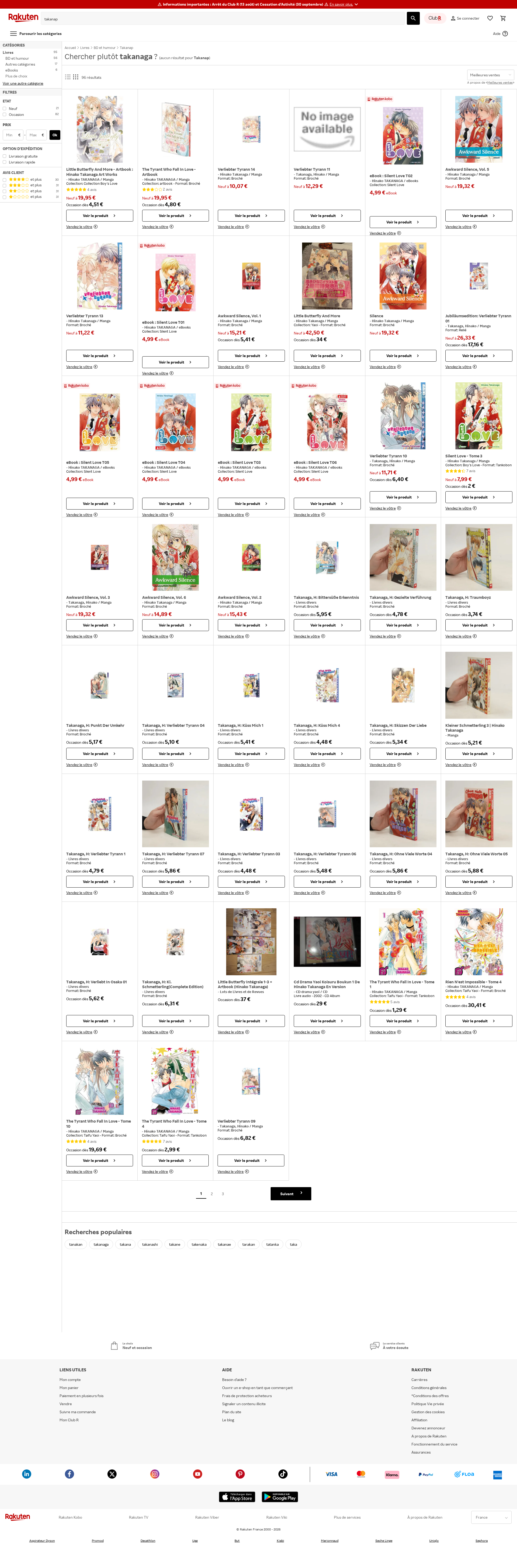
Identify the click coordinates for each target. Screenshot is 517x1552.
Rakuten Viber (207, 1517)
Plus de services (347, 1517)
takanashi (150, 1244)
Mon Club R (69, 1420)
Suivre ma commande (78, 1411)
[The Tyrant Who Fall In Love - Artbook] (175, 129)
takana (125, 1244)
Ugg (195, 1541)
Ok (55, 135)
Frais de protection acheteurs (247, 1395)
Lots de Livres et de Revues (242, 991)
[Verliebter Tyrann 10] (403, 416)
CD (325, 991)
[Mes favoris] (490, 18)
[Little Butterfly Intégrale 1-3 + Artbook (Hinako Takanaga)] (251, 942)
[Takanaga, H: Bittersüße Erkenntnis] (327, 557)
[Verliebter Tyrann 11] (327, 129)
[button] (344, 4)
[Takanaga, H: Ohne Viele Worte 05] (478, 814)
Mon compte (70, 1379)
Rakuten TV (138, 1517)
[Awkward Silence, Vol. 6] (175, 557)
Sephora (482, 1541)
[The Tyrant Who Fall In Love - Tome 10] (99, 1081)
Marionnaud (329, 1541)
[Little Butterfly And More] (327, 275)
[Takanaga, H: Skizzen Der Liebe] (403, 685)
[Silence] (403, 275)
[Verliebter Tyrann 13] (99, 275)
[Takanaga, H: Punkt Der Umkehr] (99, 685)
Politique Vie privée (427, 1403)
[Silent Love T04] (175, 422)
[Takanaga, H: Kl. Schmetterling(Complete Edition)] (175, 942)
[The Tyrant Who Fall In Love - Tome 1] (403, 942)
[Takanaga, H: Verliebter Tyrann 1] (99, 814)
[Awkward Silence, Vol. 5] (478, 129)
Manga (108, 179)
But (237, 1541)
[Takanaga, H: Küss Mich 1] (251, 685)
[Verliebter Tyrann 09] (251, 1081)
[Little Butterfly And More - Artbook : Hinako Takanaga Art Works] (99, 129)
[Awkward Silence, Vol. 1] (251, 275)
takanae (224, 1244)
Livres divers (306, 602)
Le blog (228, 1420)
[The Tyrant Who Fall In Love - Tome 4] (175, 1081)
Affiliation (419, 1420)
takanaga (101, 1244)
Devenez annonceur (428, 1428)
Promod (98, 1541)
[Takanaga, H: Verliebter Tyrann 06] (327, 814)
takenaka (199, 1244)
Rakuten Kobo (70, 1517)
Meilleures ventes (500, 82)
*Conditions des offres (430, 1395)
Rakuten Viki (276, 1517)
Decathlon (148, 1541)
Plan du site (231, 1411)
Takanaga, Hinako (311, 174)
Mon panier (69, 1387)
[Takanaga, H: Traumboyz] (478, 557)
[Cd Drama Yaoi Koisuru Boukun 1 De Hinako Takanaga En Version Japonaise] (327, 942)
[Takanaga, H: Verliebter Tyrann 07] (175, 814)
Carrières (419, 1379)
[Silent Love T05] (99, 422)
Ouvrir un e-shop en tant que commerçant (257, 1387)
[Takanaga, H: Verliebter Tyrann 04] (175, 685)
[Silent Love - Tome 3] (478, 416)
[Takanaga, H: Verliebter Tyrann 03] (251, 814)
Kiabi (280, 1541)
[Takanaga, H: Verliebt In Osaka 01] (99, 942)
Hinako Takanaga (234, 174)
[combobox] (218, 19)
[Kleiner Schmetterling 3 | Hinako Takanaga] (478, 685)
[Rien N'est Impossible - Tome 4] (478, 942)
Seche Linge (383, 1541)
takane (174, 1244)
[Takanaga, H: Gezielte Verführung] (403, 557)
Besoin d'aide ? (234, 1379)
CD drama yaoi (308, 991)
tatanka (272, 1244)
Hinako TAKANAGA (84, 179)
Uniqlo (434, 1541)
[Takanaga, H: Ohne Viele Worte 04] (403, 814)
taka (293, 1244)
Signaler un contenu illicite (244, 1403)
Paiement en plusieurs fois (81, 1395)
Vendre (66, 1403)
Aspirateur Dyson (42, 1541)
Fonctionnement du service (434, 1444)
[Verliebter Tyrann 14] (251, 129)
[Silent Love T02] (403, 135)
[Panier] (503, 18)
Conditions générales (428, 1387)
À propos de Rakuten (424, 1517)
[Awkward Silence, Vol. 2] (251, 557)
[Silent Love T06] (327, 422)
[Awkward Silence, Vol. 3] (99, 557)
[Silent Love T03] (251, 422)
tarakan (248, 1244)
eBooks (412, 181)
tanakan (75, 1244)
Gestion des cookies (428, 1411)
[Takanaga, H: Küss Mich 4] (327, 685)
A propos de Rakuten (428, 1436)
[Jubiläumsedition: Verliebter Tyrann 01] (478, 275)
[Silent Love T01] (175, 282)
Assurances (421, 1452)
